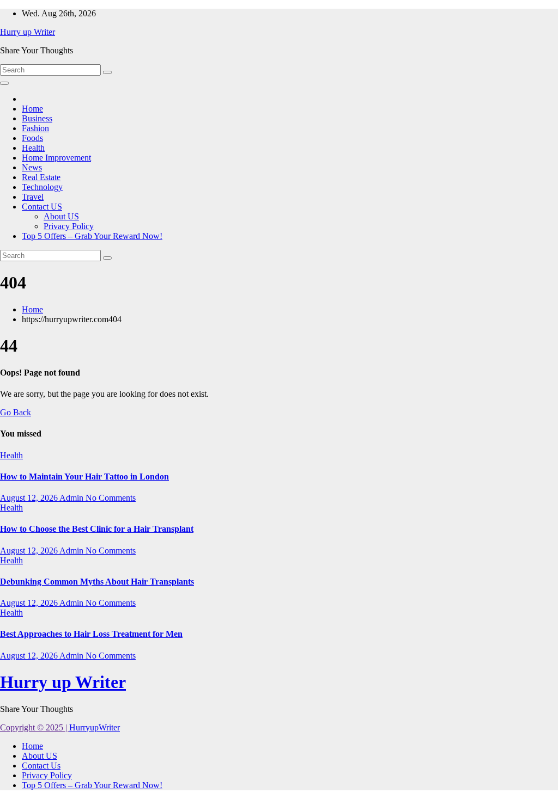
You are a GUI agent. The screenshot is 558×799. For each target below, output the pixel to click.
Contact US (42, 206)
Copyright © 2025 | (34, 727)
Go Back (15, 412)
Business (37, 118)
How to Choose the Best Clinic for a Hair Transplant (96, 528)
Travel (33, 196)
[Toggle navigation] (4, 83)
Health (33, 147)
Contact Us (41, 765)
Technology (42, 187)
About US (61, 216)
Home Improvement (56, 157)
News (32, 167)
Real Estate (41, 177)
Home (32, 108)
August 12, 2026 (29, 497)
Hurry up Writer (27, 31)
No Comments (111, 497)
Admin (72, 497)
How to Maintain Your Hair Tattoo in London (84, 476)
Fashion (35, 128)
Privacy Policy (69, 226)
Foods (32, 138)
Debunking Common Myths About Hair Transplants (97, 581)
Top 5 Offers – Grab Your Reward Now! (92, 236)
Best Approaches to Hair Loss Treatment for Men (91, 633)
